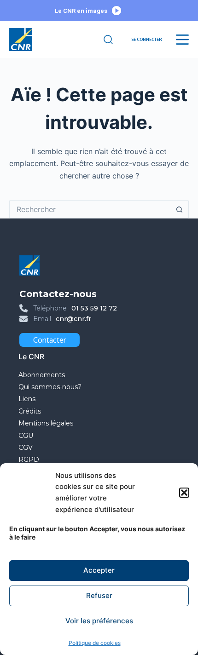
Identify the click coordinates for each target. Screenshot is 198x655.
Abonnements (41, 375)
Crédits (29, 411)
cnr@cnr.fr (73, 319)
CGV (25, 447)
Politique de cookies (95, 642)
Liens (26, 399)
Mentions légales (46, 423)
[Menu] (182, 39)
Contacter (49, 340)
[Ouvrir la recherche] (108, 39)
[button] (184, 492)
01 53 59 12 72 (94, 308)
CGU (25, 435)
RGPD (28, 459)
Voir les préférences (99, 620)
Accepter (99, 570)
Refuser (99, 595)
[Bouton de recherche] (179, 209)
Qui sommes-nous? (50, 387)
